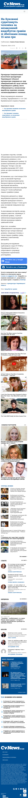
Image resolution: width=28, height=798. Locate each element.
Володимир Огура (13, 646)
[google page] (14, 789)
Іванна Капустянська (17, 42)
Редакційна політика (9, 757)
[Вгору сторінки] (24, 791)
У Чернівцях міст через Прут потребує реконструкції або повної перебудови (12, 538)
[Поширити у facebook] (16, 48)
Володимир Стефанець (15, 654)
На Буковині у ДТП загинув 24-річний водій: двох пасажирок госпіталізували (14, 722)
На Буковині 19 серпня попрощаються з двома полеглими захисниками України (14, 702)
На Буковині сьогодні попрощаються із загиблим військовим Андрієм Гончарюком (13, 707)
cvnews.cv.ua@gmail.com (9, 276)
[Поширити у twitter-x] (19, 48)
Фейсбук (23, 279)
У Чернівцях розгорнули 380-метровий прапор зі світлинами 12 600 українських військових (18, 517)
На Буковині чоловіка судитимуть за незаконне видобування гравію (11, 115)
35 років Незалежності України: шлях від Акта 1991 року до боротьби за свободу (18, 503)
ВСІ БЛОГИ (24, 629)
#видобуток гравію (10, 289)
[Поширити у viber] (22, 48)
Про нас (5, 752)
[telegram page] (23, 789)
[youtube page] (21, 789)
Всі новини (23, 556)
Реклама (5, 760)
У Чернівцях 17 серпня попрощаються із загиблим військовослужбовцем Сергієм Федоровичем (14, 732)
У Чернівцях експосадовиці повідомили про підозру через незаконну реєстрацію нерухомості (18, 549)
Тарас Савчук (12, 637)
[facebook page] (16, 789)
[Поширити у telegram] (25, 48)
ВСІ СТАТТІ (24, 560)
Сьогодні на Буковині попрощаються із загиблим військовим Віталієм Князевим (18, 543)
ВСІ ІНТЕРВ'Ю (23, 599)
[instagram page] (25, 789)
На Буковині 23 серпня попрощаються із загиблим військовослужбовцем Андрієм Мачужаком (18, 523)
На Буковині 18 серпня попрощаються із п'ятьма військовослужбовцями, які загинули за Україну (14, 712)
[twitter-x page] (18, 789)
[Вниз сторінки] (24, 795)
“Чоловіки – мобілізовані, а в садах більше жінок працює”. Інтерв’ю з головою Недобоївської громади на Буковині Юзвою (13, 621)
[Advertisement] (14, 138)
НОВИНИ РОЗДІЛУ (22, 692)
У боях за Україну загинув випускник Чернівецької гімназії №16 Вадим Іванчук (18, 490)
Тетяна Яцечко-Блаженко (16, 582)
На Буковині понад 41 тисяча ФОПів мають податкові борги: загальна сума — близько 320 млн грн (13, 532)
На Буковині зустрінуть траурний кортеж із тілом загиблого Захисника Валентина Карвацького (17, 497)
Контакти (5, 754)
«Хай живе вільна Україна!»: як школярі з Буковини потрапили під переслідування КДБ (18, 510)
